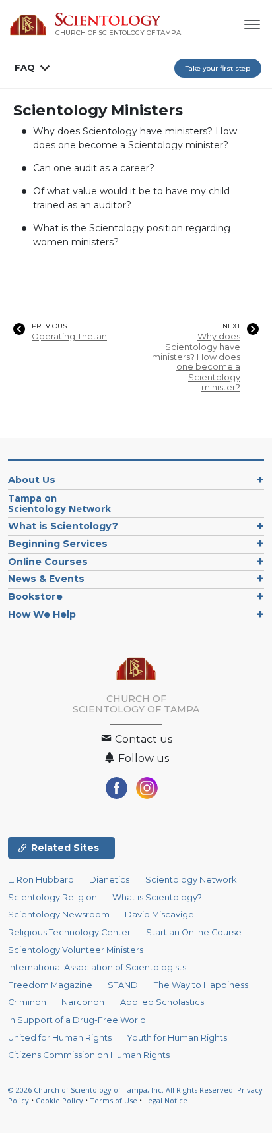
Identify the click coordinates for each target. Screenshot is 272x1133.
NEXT (231, 326)
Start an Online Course (194, 932)
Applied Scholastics (162, 1002)
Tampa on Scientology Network (59, 503)
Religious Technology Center (69, 932)
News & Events (46, 579)
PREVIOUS (49, 326)
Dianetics (109, 880)
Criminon (27, 1002)
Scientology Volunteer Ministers (75, 950)
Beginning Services (58, 544)
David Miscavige (159, 914)
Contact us (142, 739)
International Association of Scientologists (97, 967)
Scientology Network (190, 880)
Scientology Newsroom (59, 914)
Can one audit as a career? (93, 168)
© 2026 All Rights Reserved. (122, 1090)
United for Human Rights (60, 1038)
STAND (123, 985)
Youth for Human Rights (177, 1038)
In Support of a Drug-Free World (77, 1020)
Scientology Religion (52, 897)
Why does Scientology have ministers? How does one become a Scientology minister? (196, 362)
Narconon (82, 1002)
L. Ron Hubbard (41, 880)
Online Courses (48, 561)
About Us (31, 480)
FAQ (25, 67)
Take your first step (218, 68)
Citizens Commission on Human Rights (89, 1055)
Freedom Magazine (50, 985)
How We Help (42, 614)
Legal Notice (165, 1100)
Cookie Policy (59, 1100)
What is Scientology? (63, 526)
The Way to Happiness (201, 985)
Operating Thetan (69, 336)
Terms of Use (113, 1100)
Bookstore (35, 596)
